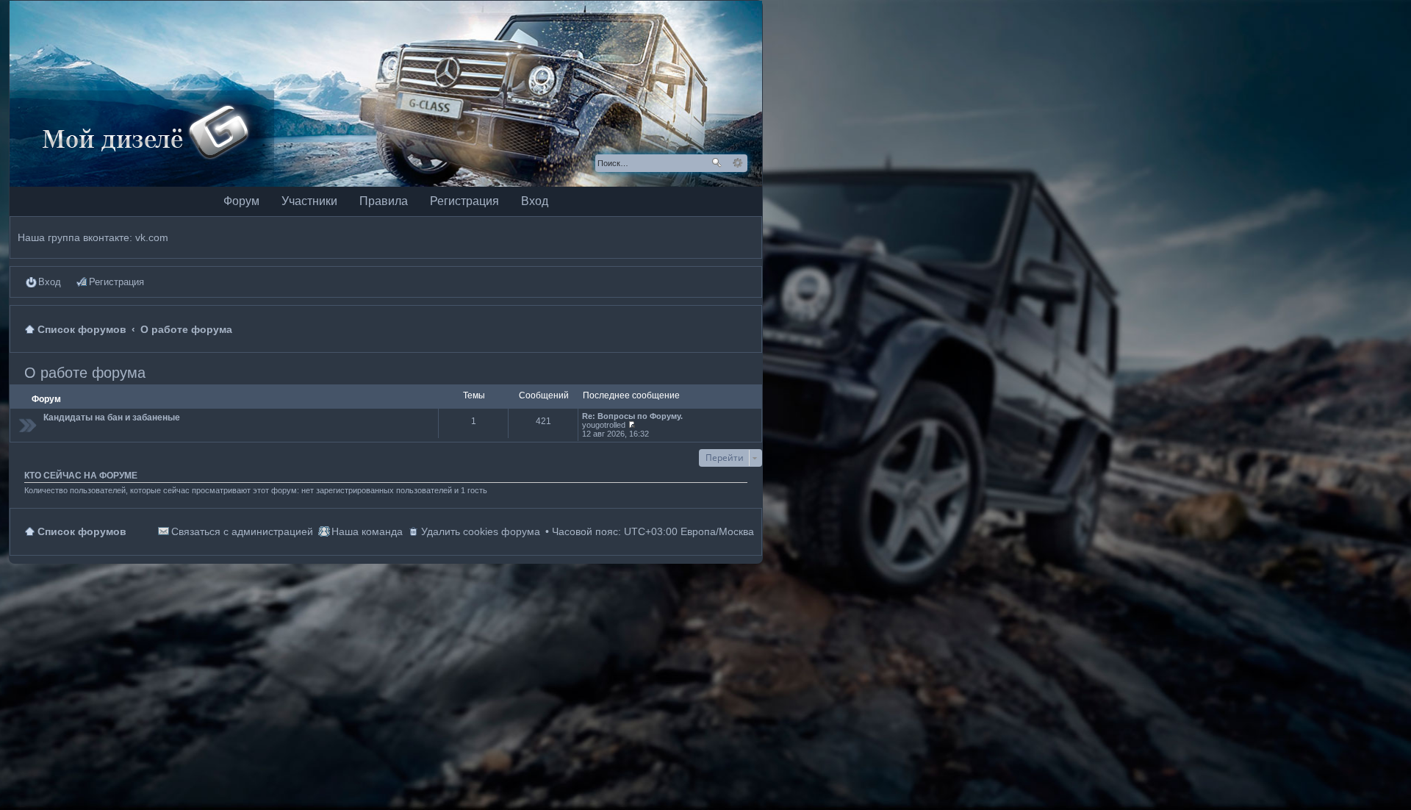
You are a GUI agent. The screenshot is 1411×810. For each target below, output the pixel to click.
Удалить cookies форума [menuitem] (480, 531)
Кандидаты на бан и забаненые (111, 417)
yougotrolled (603, 424)
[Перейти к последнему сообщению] (632, 424)
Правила (383, 201)
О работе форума (85, 373)
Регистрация (464, 201)
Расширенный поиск (737, 163)
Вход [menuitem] (49, 281)
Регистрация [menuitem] (116, 281)
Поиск (717, 163)
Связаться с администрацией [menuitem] (242, 531)
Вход (534, 201)
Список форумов (81, 531)
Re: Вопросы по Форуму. (632, 416)
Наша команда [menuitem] (367, 531)
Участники (309, 201)
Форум (241, 201)
